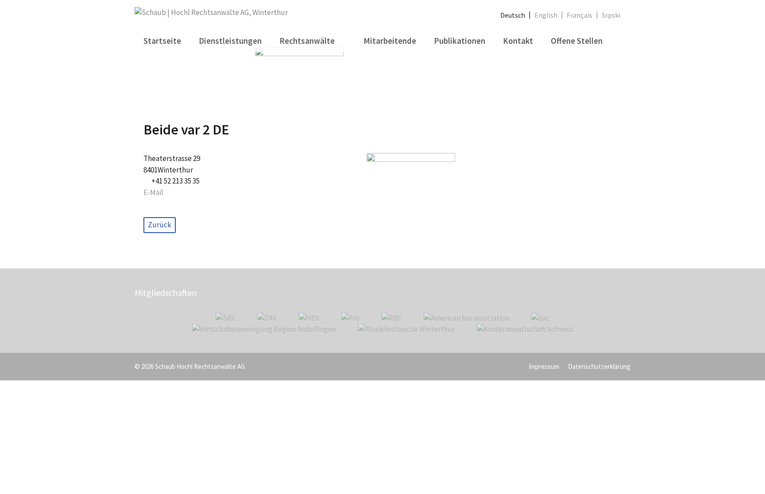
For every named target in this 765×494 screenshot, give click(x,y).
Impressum (544, 366)
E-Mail (153, 192)
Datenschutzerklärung (599, 366)
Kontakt (518, 40)
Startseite (162, 40)
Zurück (159, 225)
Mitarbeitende (389, 40)
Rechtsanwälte (307, 40)
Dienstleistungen (230, 40)
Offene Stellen (577, 40)
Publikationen (459, 40)
